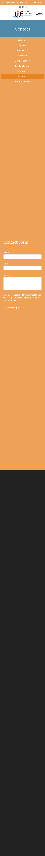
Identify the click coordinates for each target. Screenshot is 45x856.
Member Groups (22, 61)
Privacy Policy (20, 298)
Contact (22, 76)
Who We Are (22, 50)
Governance (22, 71)
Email (6, 264)
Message (7, 275)
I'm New (22, 45)
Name (6, 252)
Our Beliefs (22, 55)
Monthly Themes (22, 81)
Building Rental (22, 66)
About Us (22, 40)
